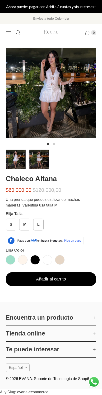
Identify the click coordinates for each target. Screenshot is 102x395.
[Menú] (8, 32)
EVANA (25, 379)
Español (16, 368)
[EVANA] (51, 33)
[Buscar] (18, 32)
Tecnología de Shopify (72, 379)
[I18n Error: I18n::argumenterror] (16, 160)
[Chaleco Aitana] (51, 93)
